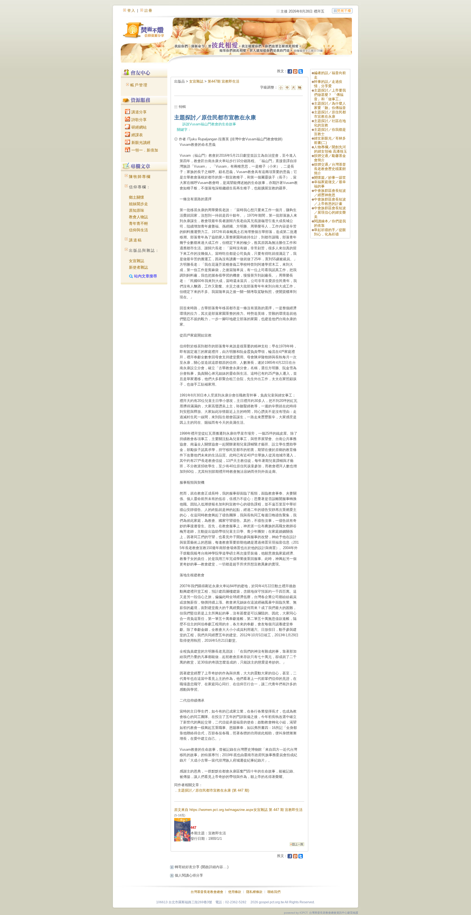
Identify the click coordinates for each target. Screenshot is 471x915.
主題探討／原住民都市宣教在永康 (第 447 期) (213, 790)
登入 (131, 10)
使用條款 (234, 892)
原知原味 (136, 210)
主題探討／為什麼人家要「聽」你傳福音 (330, 105)
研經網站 (138, 127)
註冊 (148, 10)
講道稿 (135, 240)
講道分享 (138, 112)
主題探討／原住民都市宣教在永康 (330, 114)
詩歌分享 (138, 119)
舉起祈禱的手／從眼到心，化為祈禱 (330, 232)
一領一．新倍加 (144, 150)
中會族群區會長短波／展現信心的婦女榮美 (330, 212)
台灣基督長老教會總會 (207, 892)
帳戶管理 (139, 85)
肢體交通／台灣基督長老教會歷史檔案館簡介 (330, 168)
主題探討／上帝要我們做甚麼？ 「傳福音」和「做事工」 (330, 94)
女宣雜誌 (136, 261)
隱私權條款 (254, 892)
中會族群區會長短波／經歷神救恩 (330, 193)
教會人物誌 (138, 217)
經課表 (136, 135)
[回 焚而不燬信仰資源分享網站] (342, 10)
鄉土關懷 (136, 197)
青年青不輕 (138, 223)
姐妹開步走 (138, 204)
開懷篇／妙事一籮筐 (330, 177)
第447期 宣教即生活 (223, 81)
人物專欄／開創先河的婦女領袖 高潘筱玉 (330, 149)
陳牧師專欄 (140, 176)
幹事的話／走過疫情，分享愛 (328, 84)
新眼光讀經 (140, 142)
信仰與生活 (138, 230)
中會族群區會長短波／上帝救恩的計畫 (330, 201)
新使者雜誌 (138, 267)
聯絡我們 (273, 892)
